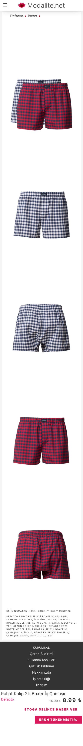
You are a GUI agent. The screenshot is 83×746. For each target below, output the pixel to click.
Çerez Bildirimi (41, 654)
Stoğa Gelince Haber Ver (51, 709)
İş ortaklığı (41, 679)
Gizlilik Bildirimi (41, 666)
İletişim (41, 685)
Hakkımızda (41, 672)
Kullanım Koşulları (41, 660)
